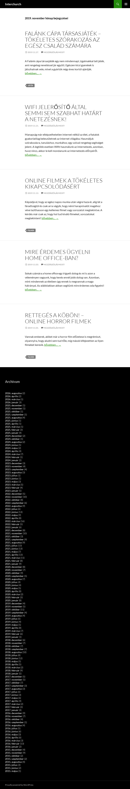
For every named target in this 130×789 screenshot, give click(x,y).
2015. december (13, 749)
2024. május (11, 448)
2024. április (11, 451)
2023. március (12, 484)
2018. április (11, 664)
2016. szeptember (14, 722)
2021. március (12, 557)
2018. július (11, 655)
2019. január (11, 636)
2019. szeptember (14, 612)
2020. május (11, 588)
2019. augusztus (13, 615)
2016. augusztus (13, 725)
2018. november (13, 643)
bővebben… (33, 73)
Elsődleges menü (126, 4)
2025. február (12, 429)
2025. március (12, 426)
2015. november (13, 752)
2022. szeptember (14, 502)
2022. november (13, 496)
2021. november (13, 533)
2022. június (11, 512)
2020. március (12, 594)
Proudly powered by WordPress (19, 785)
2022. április (11, 518)
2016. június (11, 731)
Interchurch (13, 4)
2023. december (13, 463)
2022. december (13, 493)
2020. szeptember (14, 576)
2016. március (12, 740)
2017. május (11, 697)
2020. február (12, 597)
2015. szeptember (14, 758)
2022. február (12, 524)
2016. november (13, 716)
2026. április (11, 396)
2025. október (12, 411)
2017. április (11, 700)
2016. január (11, 746)
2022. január (11, 527)
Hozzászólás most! (54, 52)
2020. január (11, 600)
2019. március (12, 630)
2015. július (11, 764)
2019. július (11, 618)
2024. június (11, 445)
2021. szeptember (14, 539)
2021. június (11, 548)
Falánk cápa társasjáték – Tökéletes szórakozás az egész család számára (63, 39)
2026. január (11, 402)
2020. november (13, 569)
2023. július (11, 475)
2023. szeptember (14, 469)
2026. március (12, 399)
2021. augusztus (13, 542)
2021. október (12, 536)
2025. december (13, 405)
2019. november (13, 606)
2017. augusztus (13, 688)
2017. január (11, 710)
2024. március (12, 454)
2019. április (11, 627)
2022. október (12, 499)
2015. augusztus (13, 761)
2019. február (12, 633)
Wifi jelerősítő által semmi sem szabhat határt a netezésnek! (63, 113)
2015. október (12, 755)
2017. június (11, 694)
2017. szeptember (14, 685)
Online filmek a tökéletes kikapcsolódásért (63, 183)
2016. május (11, 734)
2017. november (13, 679)
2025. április (11, 423)
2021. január (11, 563)
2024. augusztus (13, 441)
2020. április (11, 591)
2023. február (12, 487)
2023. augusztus (13, 472)
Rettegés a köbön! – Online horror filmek (58, 318)
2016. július (11, 728)
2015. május (11, 771)
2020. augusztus (13, 579)
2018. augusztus (13, 652)
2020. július (11, 582)
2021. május (11, 551)
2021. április (11, 554)
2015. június (11, 767)
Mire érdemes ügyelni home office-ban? (57, 254)
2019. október (12, 609)
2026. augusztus (13, 393)
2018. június (11, 658)
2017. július (11, 691)
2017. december (13, 676)
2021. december (13, 530)
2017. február (12, 707)
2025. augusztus (13, 417)
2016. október (12, 719)
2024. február (12, 457)
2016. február (12, 743)
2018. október (12, 646)
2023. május (11, 481)
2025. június (11, 420)
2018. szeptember (14, 649)
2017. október (12, 682)
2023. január (11, 490)
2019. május (11, 624)
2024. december (13, 435)
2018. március (12, 667)
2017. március (12, 703)
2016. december (13, 713)
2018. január (11, 673)
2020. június (11, 585)
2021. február (12, 560)
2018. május (11, 661)
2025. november (13, 408)
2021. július (11, 545)
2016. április (11, 737)
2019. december (13, 603)
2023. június (11, 478)
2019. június (11, 621)
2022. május (11, 515)
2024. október (12, 438)
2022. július (11, 508)
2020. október (12, 572)
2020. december (13, 566)
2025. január (11, 432)
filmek (31, 230)
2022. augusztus (13, 505)
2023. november (13, 466)
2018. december (13, 640)
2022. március (12, 521)
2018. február (12, 670)
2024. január (11, 460)
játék (30, 85)
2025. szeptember (14, 414)
